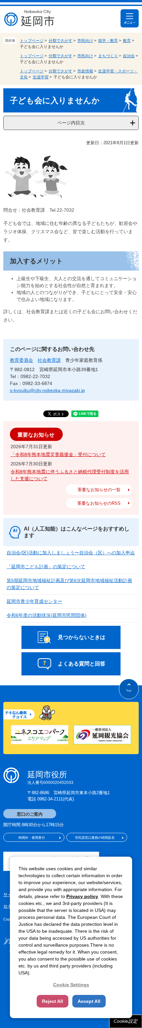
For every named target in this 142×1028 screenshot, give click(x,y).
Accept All (89, 1001)
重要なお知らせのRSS (99, 503)
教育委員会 (21, 360)
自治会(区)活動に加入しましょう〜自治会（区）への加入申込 (71, 552)
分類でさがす (60, 40)
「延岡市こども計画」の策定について (46, 566)
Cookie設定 (125, 1021)
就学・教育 (108, 40)
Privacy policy (82, 896)
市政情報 (85, 71)
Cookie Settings (71, 984)
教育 (127, 40)
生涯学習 (41, 77)
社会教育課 (49, 360)
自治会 (129, 56)
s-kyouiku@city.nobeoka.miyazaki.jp (47, 390)
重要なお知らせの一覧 (99, 489)
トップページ (32, 40)
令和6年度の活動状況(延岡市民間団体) (47, 615)
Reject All (52, 1001)
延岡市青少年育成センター (34, 601)
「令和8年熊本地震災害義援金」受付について (58, 454)
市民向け (85, 40)
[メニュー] (130, 18)
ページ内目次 (71, 122)
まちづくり (108, 56)
